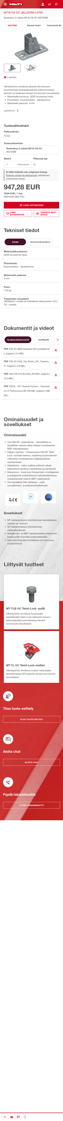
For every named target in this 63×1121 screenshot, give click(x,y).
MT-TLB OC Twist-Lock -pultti (25, 608)
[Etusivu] (16, 4)
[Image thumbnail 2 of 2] (30, 68)
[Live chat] (18, 1117)
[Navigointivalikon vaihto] (5, 4)
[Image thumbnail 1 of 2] (12, 68)
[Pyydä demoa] (11, 1117)
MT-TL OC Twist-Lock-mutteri (25, 665)
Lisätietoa (9, 111)
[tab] (12, 25)
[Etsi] (56, 4)
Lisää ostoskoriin (33, 205)
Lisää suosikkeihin (17, 213)
